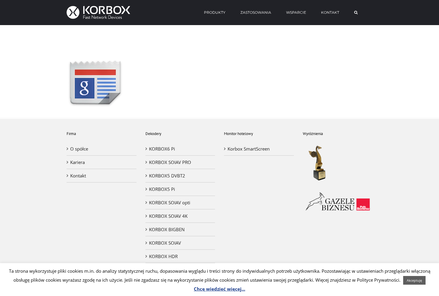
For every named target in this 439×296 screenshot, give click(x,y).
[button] (355, 12)
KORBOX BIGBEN (167, 229)
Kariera (77, 162)
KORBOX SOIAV (165, 243)
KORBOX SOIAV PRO (170, 162)
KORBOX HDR (163, 256)
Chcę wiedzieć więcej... (219, 289)
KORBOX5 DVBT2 (167, 176)
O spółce (79, 149)
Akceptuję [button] (414, 280)
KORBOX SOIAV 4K (168, 216)
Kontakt (78, 176)
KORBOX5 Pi (162, 189)
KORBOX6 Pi (162, 149)
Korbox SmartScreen (249, 149)
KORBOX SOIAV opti (169, 202)
